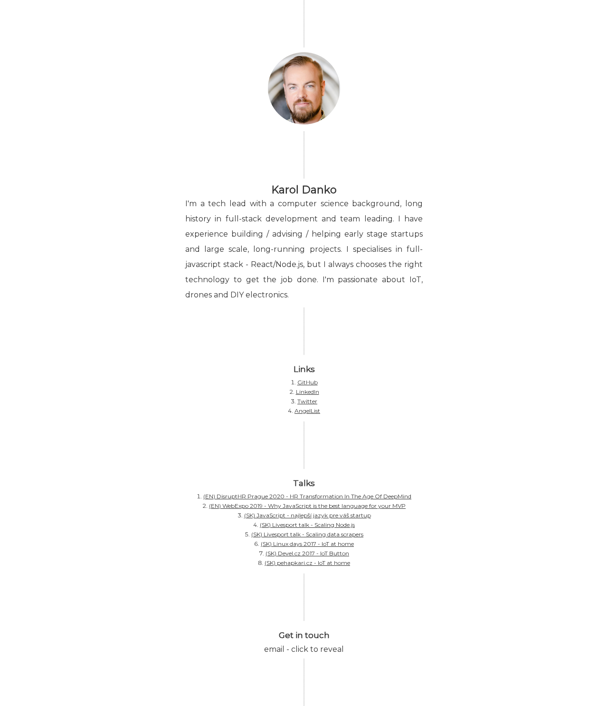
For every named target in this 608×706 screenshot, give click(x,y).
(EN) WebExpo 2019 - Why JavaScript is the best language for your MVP (307, 505)
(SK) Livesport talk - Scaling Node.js (307, 524)
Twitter (307, 401)
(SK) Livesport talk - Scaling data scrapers (307, 534)
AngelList (307, 410)
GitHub (307, 382)
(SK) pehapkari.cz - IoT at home (307, 562)
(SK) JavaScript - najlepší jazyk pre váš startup (307, 515)
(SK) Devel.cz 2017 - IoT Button (307, 553)
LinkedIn (307, 391)
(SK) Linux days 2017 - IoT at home (307, 543)
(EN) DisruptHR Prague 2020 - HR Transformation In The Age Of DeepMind (307, 496)
